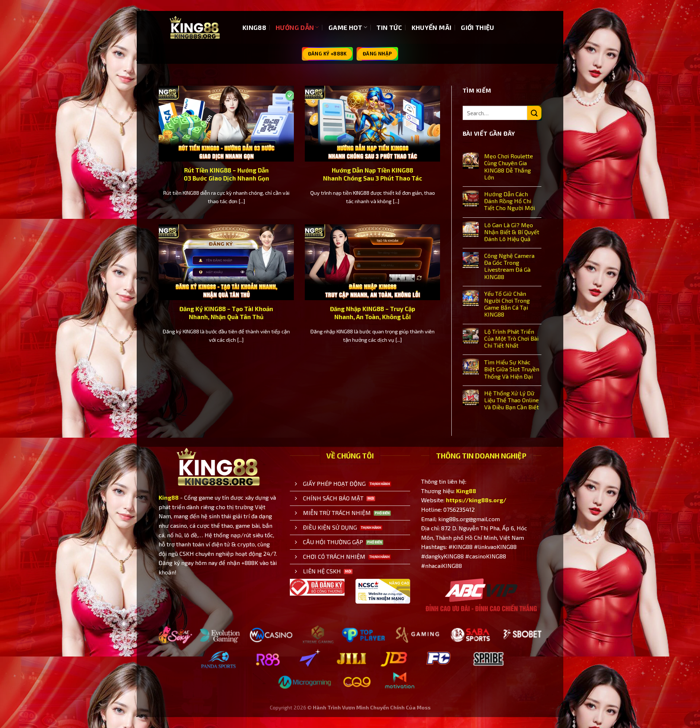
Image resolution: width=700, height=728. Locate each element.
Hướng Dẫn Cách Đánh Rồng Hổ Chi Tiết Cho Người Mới (509, 200)
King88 (169, 497)
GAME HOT (345, 27)
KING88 (254, 27)
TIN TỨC (389, 27)
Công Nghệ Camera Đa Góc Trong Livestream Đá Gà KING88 (509, 266)
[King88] (195, 27)
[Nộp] (534, 113)
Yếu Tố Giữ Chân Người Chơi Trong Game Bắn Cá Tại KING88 (507, 304)
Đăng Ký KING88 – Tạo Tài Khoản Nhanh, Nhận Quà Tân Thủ (226, 312)
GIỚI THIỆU (477, 27)
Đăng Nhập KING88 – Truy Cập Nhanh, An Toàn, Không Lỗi (372, 312)
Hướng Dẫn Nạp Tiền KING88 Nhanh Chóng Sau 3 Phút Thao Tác (372, 174)
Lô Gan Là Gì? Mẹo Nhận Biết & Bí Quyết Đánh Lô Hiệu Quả (511, 231)
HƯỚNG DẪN (295, 27)
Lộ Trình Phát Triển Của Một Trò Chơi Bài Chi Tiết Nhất (511, 338)
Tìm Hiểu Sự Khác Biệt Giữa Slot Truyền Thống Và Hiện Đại (511, 369)
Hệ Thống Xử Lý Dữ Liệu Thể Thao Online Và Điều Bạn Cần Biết (511, 400)
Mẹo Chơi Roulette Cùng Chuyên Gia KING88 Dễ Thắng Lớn (508, 166)
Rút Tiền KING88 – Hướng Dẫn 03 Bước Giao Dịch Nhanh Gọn (226, 174)
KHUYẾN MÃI (432, 27)
